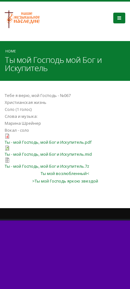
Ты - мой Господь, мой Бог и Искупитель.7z (47, 166)
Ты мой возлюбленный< (65, 173)
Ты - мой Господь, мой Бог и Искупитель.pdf (48, 142)
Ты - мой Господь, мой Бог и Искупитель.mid (48, 154)
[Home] (24, 18)
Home (10, 51)
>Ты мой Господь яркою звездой (65, 181)
